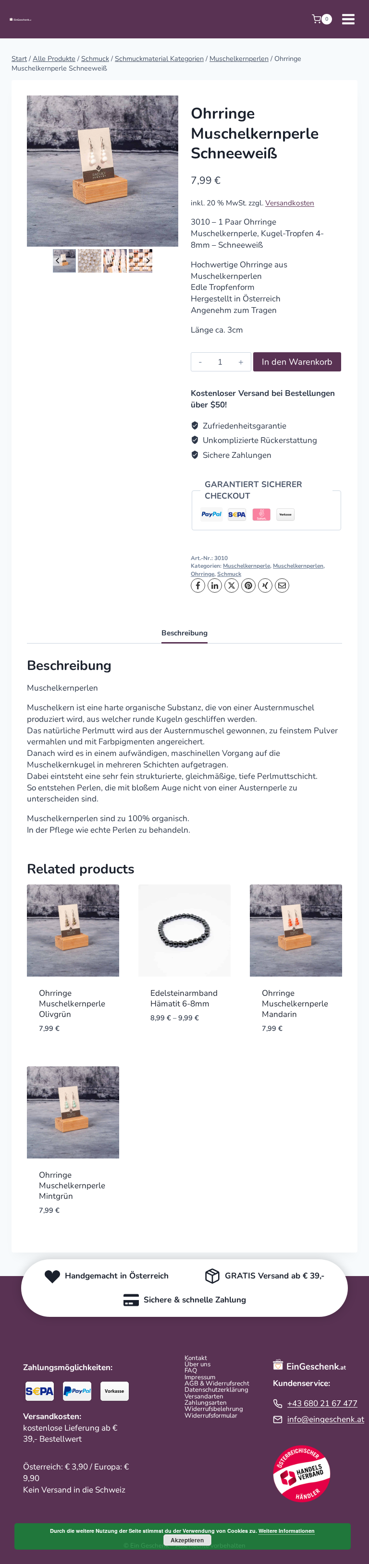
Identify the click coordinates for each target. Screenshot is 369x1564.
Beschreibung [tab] (184, 633)
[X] (231, 585)
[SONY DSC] (102, 171)
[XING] (265, 585)
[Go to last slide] (58, 261)
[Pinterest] (248, 585)
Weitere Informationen (286, 1530)
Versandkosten (289, 203)
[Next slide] (148, 261)
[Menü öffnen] (348, 19)
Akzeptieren (187, 1540)
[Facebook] (198, 585)
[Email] (282, 585)
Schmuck (229, 574)
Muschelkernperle (246, 566)
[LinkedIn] (215, 585)
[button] (64, 261)
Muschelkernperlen (298, 566)
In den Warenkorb (297, 362)
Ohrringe (202, 574)
